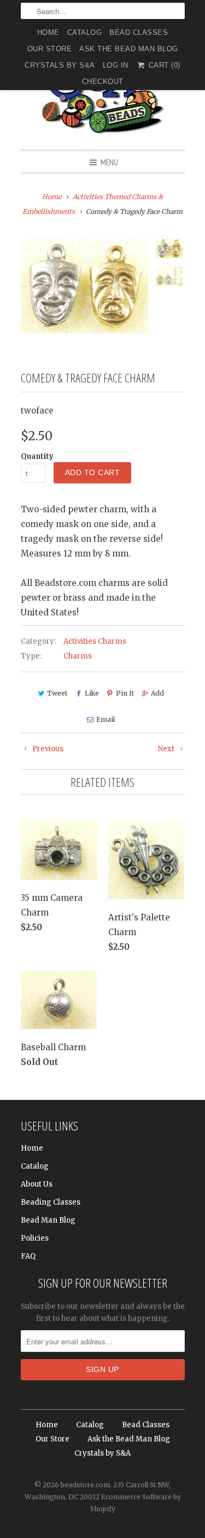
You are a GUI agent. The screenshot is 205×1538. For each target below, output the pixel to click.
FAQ (28, 1256)
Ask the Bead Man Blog (128, 49)
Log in (115, 65)
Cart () (163, 65)
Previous (47, 748)
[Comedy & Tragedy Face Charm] (85, 285)
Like (91, 693)
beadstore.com (85, 1485)
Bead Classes (138, 32)
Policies (35, 1238)
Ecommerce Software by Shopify (135, 1503)
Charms (77, 656)
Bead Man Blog (48, 1220)
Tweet (57, 693)
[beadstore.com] (103, 95)
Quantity (37, 456)
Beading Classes (50, 1202)
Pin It (125, 693)
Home (48, 32)
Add (157, 693)
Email (105, 719)
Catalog (84, 32)
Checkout (103, 81)
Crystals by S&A (60, 65)
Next (167, 748)
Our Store (49, 49)
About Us (36, 1184)
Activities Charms (94, 641)
